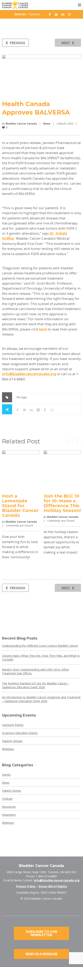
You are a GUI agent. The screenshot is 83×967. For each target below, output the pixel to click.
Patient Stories (11, 791)
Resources (9, 807)
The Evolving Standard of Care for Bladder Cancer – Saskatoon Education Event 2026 (35, 685)
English (20, 14)
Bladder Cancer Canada (21, 123)
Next (66, 43)
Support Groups (12, 741)
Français (34, 14)
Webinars (8, 749)
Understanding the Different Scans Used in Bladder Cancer (40, 646)
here (43, 329)
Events (6, 774)
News (46, 123)
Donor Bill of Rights (53, 886)
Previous (17, 43)
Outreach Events (13, 725)
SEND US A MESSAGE (41, 954)
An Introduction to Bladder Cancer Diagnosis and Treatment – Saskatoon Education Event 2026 (41, 699)
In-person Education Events (20, 733)
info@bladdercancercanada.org (57, 880)
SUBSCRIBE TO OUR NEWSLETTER (41, 933)
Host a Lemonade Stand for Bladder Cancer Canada (20, 505)
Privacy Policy (26, 886)
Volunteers (9, 815)
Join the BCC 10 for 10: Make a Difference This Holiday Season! (62, 503)
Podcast (7, 799)
